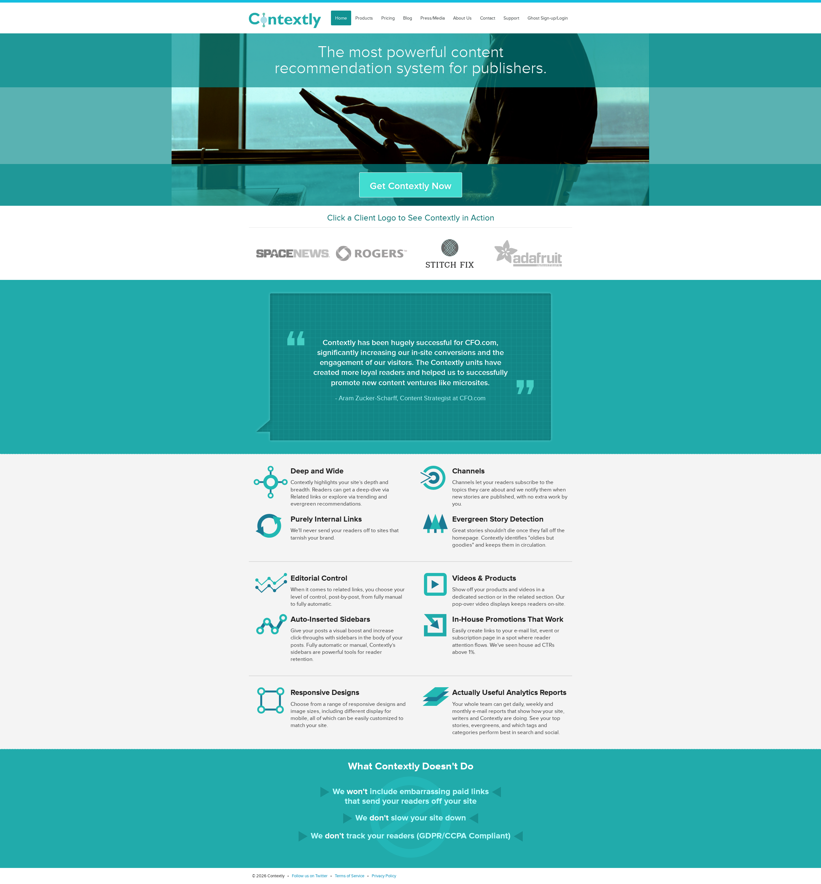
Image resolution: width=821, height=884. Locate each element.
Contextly (285, 20)
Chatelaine (371, 253)
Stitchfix (449, 253)
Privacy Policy (384, 876)
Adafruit (528, 253)
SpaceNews (293, 253)
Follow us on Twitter (310, 876)
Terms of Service (350, 876)
